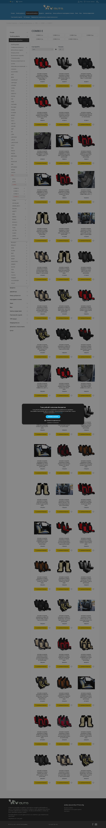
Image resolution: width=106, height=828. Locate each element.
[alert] (53, 414)
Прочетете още (59, 412)
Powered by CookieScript (53, 422)
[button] (53, 420)
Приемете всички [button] (53, 416)
